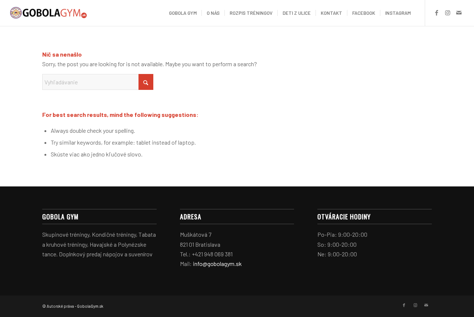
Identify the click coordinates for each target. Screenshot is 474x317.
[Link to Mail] (458, 12)
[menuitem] (182, 13)
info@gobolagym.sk (217, 263)
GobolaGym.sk (90, 306)
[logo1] (48, 13)
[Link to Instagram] (447, 12)
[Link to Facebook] (436, 12)
